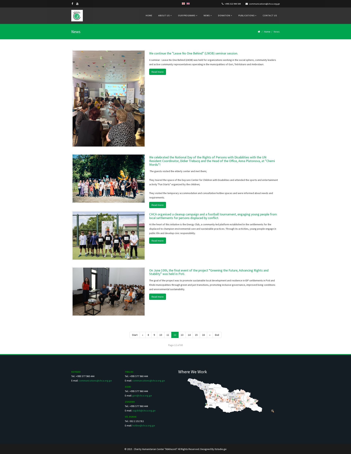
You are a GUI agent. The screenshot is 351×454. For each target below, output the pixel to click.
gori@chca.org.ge (142, 395)
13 (182, 335)
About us (164, 15)
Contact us (270, 15)
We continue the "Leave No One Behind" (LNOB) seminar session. (193, 53)
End (217, 335)
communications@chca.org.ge (264, 3)
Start (134, 335)
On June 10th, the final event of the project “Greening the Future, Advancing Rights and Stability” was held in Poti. (209, 272)
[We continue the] (108, 98)
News (207, 15)
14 (189, 335)
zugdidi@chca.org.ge (144, 410)
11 (168, 335)
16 (203, 335)
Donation (224, 15)
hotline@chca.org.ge (143, 425)
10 (160, 335)
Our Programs (186, 15)
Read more (158, 71)
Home (149, 15)
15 (196, 335)
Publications (246, 15)
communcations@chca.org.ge (148, 380)
